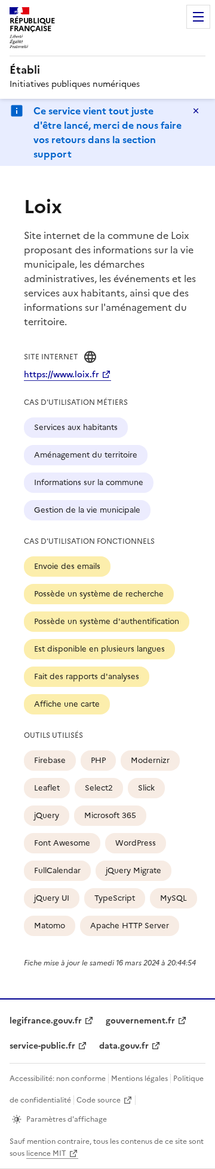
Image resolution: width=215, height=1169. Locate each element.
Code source (98, 1100)
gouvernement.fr (140, 1020)
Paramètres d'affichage (66, 1119)
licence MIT (46, 1153)
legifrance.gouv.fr (46, 1020)
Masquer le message (195, 110)
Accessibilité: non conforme (58, 1078)
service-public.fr (42, 1046)
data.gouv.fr (124, 1046)
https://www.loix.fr (61, 374)
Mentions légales (139, 1078)
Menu (198, 17)
